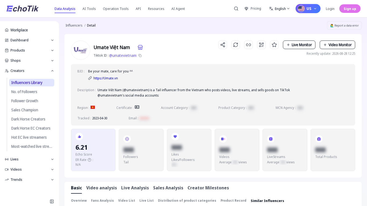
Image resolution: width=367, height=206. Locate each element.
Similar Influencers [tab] (267, 200)
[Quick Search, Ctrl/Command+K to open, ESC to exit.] (236, 8)
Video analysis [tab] (101, 188)
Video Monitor (340, 44)
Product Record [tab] (233, 200)
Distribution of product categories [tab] (187, 200)
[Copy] (140, 55)
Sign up (350, 8)
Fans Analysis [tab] (102, 200)
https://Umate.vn (105, 78)
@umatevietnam (122, 55)
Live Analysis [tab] (135, 188)
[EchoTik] (22, 9)
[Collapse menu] (52, 201)
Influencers (74, 25)
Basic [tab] (76, 188)
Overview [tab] (79, 200)
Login (330, 8)
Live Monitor (302, 44)
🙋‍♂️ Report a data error (344, 25)
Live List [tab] (146, 200)
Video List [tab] (126, 200)
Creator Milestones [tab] (208, 188)
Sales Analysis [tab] (168, 188)
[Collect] (274, 45)
